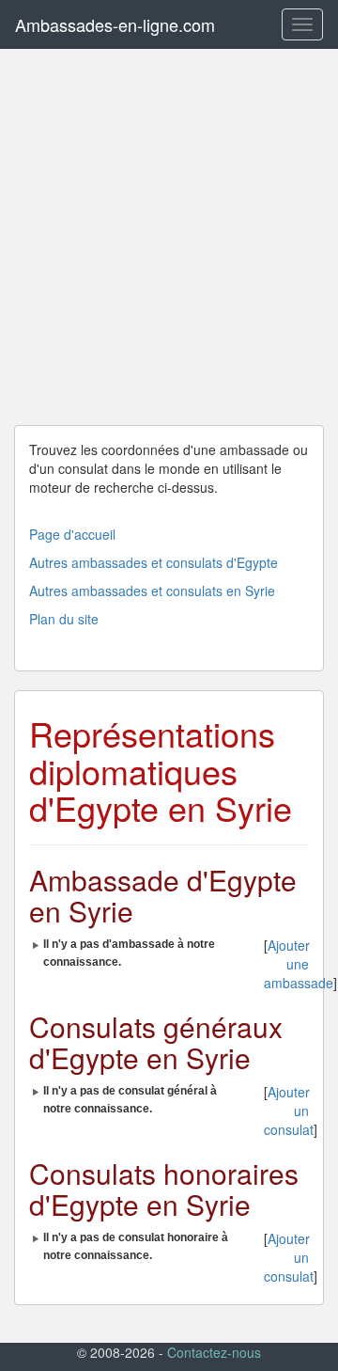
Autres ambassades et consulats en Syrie (152, 590)
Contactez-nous (214, 1352)
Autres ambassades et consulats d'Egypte (153, 562)
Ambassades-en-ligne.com (115, 24)
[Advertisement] (169, 237)
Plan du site (64, 618)
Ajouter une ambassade (298, 964)
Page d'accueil (72, 534)
